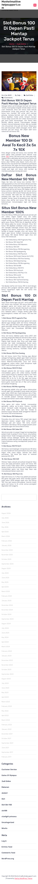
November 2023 (7, 665)
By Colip (17, 95)
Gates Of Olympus (9, 775)
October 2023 (6, 670)
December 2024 (7, 605)
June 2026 (5, 522)
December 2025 (7, 550)
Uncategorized (8, 822)
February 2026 (7, 541)
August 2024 (6, 624)
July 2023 (5, 683)
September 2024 (8, 619)
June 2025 (5, 578)
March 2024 (6, 647)
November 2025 (7, 555)
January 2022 (6, 729)
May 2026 (5, 527)
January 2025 (6, 601)
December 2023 (7, 660)
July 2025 (5, 573)
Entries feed (7, 847)
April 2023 (5, 697)
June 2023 (5, 688)
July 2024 (5, 628)
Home (11, 44)
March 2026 (6, 536)
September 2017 (7, 752)
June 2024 (5, 633)
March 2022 (6, 720)
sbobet (5, 793)
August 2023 (6, 679)
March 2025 (6, 591)
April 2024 (5, 642)
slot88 (4, 811)
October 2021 (6, 738)
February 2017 (6, 757)
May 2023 (5, 692)
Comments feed (8, 853)
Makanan (5, 787)
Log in (4, 841)
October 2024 (6, 614)
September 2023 (8, 674)
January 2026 (6, 545)
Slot (7, 156)
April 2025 (5, 587)
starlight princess (9, 817)
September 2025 (8, 564)
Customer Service (9, 769)
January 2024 (6, 656)
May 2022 (5, 711)
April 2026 (5, 532)
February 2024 (7, 651)
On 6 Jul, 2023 (7, 95)
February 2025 (7, 596)
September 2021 (7, 743)
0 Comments (8, 98)
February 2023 (7, 706)
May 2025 (5, 582)
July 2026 (5, 518)
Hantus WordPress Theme (23, 878)
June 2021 (5, 748)
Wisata (4, 828)
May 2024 (5, 637)
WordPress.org (8, 859)
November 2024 (7, 610)
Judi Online (21, 44)
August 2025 (6, 568)
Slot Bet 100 (7, 805)
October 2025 (6, 559)
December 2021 (7, 734)
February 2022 (7, 725)
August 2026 (6, 513)
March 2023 (6, 702)
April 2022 (5, 715)
